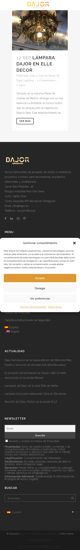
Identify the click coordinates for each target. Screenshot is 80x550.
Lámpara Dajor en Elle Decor (35, 64)
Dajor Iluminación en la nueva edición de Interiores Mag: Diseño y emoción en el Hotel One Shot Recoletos (38, 362)
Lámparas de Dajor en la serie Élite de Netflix (31, 385)
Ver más (25, 121)
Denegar (40, 288)
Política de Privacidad (17, 312)
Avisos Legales (29, 479)
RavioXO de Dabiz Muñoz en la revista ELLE (31, 401)
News (52, 75)
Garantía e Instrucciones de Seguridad (27, 320)
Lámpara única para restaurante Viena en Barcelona (35, 393)
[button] (74, 243)
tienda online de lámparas (40, 540)
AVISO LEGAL (55, 307)
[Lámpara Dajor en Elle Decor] (40, 25)
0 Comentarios (46, 80)
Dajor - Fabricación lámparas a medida (39, 533)
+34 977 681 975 (26, 210)
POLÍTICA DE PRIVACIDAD (33, 307)
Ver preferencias (40, 298)
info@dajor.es (20, 205)
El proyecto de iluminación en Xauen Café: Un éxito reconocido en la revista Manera (35, 375)
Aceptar (40, 278)
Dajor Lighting (25, 80)
